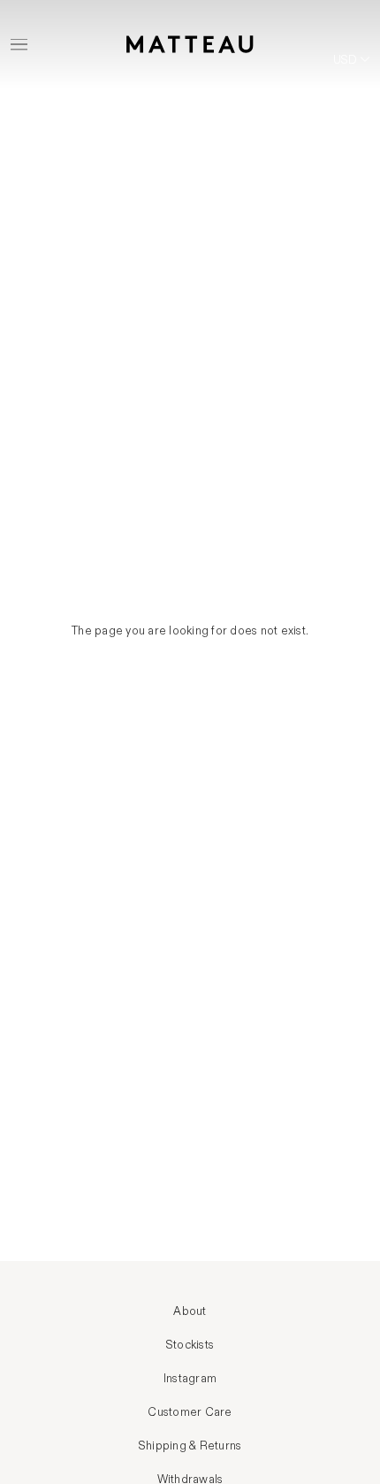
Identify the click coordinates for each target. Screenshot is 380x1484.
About (189, 1311)
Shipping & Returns (190, 1446)
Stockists (190, 1345)
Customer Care (190, 1412)
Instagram (190, 1379)
